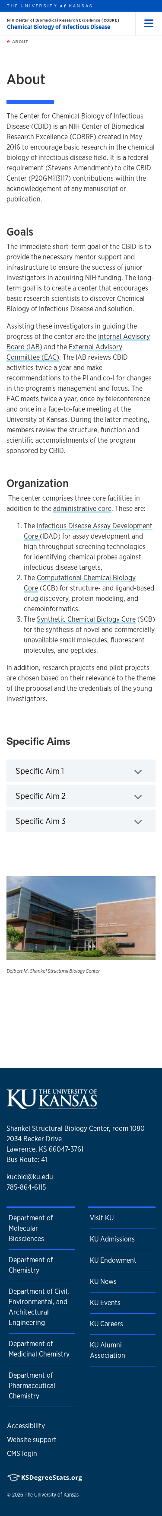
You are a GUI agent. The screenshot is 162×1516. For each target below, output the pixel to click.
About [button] (19, 41)
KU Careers (106, 1323)
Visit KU (102, 1217)
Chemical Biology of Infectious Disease (58, 27)
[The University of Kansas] (51, 1106)
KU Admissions (112, 1239)
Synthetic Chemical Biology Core (86, 619)
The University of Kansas (52, 1494)
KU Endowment (113, 1260)
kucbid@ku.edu (29, 1176)
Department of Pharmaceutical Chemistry (32, 1386)
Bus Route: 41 (26, 1159)
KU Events (105, 1302)
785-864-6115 (26, 1187)
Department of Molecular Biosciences (31, 1228)
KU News (103, 1281)
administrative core (82, 508)
